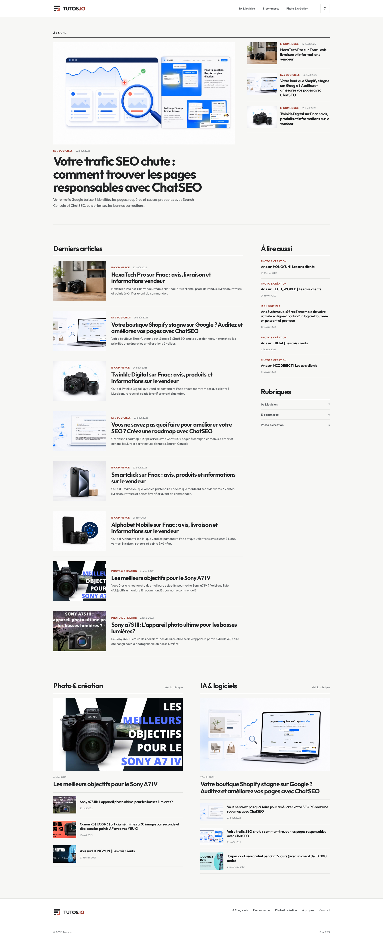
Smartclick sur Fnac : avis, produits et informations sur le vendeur (173, 478)
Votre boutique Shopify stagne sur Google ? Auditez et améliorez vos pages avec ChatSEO (304, 87)
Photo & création (297, 8)
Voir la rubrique (174, 687)
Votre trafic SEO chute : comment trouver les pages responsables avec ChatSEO (127, 174)
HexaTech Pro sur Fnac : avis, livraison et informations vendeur (303, 54)
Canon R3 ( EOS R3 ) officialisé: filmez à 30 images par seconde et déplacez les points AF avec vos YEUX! (129, 826)
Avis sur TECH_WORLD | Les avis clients (291, 289)
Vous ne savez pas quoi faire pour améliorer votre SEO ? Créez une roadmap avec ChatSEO (171, 428)
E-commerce (271, 8)
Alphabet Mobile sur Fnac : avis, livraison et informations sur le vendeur (164, 528)
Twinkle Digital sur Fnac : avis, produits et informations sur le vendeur (304, 118)
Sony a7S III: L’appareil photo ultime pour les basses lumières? (174, 628)
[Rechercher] (325, 8)
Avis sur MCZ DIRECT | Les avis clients (289, 365)
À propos (308, 910)
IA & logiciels (247, 8)
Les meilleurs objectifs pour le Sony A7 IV (160, 577)
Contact (324, 910)
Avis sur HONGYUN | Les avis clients (288, 266)
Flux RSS (324, 932)
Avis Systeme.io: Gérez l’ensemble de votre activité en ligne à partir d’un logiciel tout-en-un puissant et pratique (294, 316)
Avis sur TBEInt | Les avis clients (284, 343)
